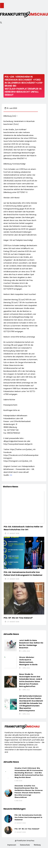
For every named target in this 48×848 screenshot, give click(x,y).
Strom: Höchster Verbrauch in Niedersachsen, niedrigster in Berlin (28, 661)
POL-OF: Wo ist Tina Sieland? (18, 618)
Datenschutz (25, 845)
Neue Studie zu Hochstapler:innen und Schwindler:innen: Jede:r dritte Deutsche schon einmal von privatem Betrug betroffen (30, 680)
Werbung (37, 845)
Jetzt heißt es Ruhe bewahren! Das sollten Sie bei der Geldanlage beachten (31, 644)
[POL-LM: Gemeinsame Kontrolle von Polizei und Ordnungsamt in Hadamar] (24, 553)
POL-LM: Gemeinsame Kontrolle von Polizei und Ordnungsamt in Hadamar (23, 573)
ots (11, 475)
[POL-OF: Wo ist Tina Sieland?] (24, 598)
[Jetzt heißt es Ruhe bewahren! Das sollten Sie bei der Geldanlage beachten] (10, 645)
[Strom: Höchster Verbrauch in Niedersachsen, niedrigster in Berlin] (10, 662)
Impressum (11, 845)
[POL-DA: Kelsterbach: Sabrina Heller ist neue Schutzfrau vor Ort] (24, 507)
